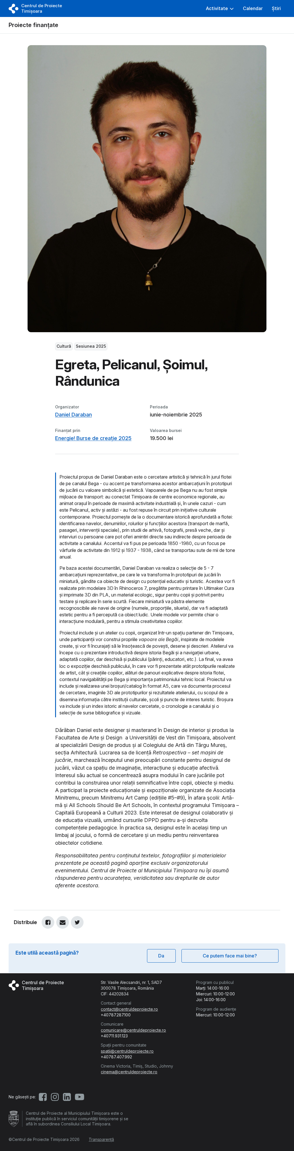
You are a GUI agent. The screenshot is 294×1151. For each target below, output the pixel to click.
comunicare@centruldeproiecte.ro (133, 1030)
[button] (219, 8)
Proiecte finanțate (33, 25)
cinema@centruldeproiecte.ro (129, 1071)
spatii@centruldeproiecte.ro (127, 1051)
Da (161, 956)
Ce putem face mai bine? (230, 956)
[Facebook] (48, 922)
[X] (77, 922)
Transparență (101, 1139)
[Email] (62, 922)
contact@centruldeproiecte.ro (129, 1009)
